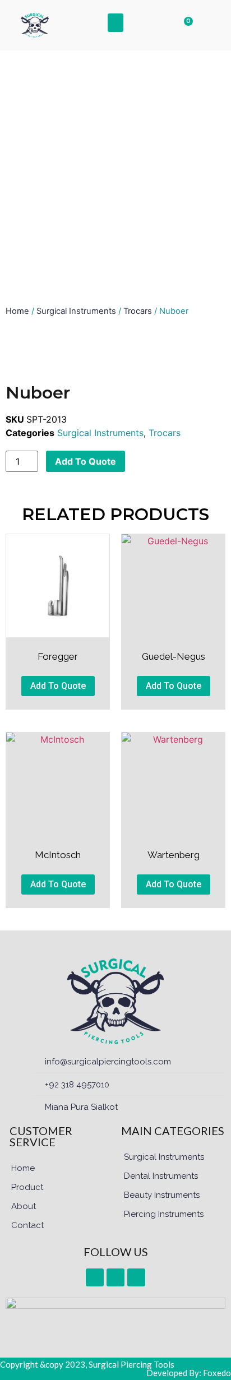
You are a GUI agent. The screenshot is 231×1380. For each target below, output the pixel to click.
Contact (27, 1225)
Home (17, 311)
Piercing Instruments (164, 1214)
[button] (115, 22)
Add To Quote (85, 461)
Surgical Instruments (76, 311)
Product (27, 1187)
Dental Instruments (161, 1176)
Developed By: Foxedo (188, 1373)
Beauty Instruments (162, 1195)
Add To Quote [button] (58, 685)
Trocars (137, 311)
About (23, 1206)
